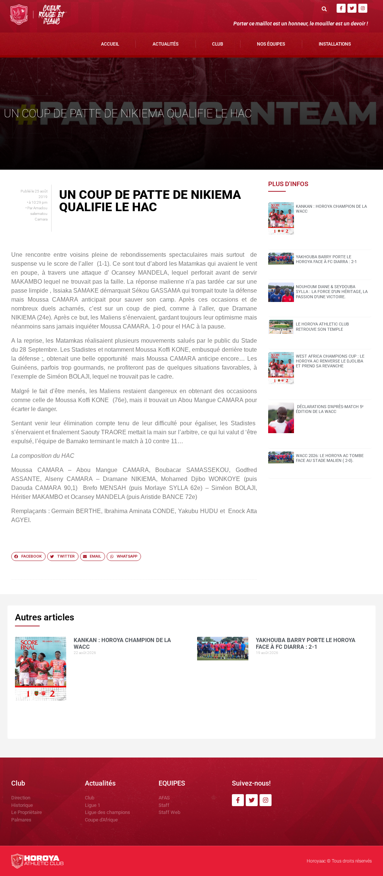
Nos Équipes (271, 44)
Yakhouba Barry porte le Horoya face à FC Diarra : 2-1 (326, 259)
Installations (335, 44)
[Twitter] (351, 8)
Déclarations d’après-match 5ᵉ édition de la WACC (330, 409)
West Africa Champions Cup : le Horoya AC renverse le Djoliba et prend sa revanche (330, 361)
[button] (324, 8)
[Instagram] (362, 8)
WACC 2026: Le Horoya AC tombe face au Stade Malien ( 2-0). (330, 458)
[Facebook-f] (341, 8)
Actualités (165, 44)
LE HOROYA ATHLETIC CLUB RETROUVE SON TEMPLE (322, 326)
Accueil (110, 44)
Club (217, 44)
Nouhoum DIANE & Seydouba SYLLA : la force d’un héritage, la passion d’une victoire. (332, 291)
